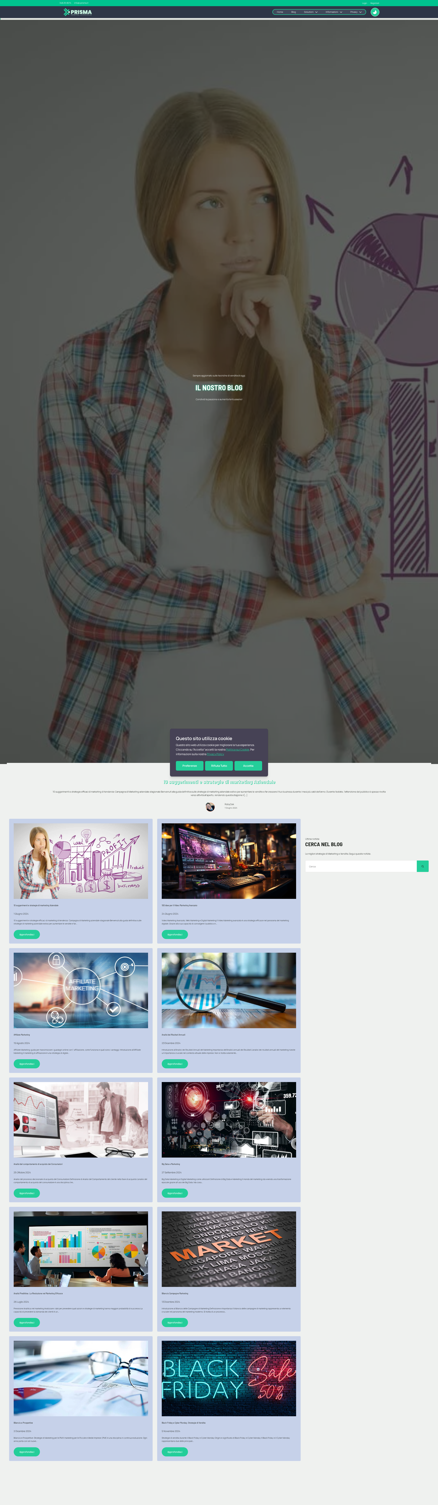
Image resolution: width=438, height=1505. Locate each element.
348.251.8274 (65, 3)
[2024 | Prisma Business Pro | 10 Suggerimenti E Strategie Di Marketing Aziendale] (229, 861)
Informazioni (332, 11)
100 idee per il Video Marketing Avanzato (179, 905)
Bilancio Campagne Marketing (175, 1293)
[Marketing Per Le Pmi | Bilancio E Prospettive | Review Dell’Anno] (81, 1378)
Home (280, 11)
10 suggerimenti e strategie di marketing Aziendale (36, 905)
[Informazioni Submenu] (342, 12)
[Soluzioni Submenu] (317, 12)
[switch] (375, 12)
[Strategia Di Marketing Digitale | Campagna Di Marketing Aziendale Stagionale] (81, 861)
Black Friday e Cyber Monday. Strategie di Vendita (184, 1422)
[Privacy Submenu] (361, 12)
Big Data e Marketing (171, 1164)
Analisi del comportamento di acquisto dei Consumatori (38, 1164)
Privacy (353, 11)
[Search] (423, 866)
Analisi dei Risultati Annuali (173, 1034)
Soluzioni (308, 11)
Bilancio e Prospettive (23, 1422)
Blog (293, 11)
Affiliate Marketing (22, 1034)
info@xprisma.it (81, 3)
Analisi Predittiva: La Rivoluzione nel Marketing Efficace (38, 1293)
